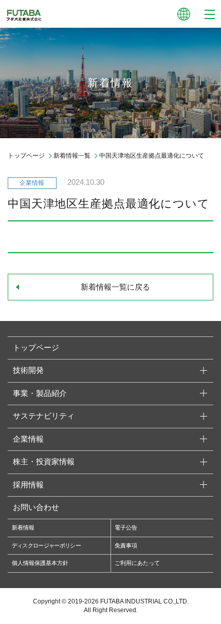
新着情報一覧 (71, 155)
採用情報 (28, 485)
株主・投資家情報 (44, 462)
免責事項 (126, 545)
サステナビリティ (44, 416)
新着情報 (23, 527)
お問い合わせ (36, 507)
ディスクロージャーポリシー (46, 545)
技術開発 (28, 370)
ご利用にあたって (137, 563)
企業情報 (28, 439)
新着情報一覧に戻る (115, 287)
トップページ (26, 155)
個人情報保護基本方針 (40, 563)
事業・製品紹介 (40, 393)
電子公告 (126, 527)
